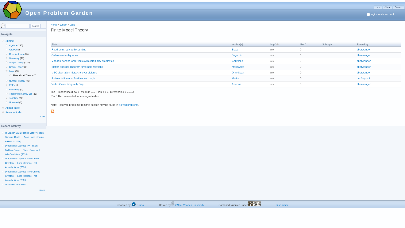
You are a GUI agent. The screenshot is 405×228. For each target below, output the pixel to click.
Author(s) (237, 44)
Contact (398, 7)
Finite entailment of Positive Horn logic (73, 78)
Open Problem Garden (59, 13)
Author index (12, 107)
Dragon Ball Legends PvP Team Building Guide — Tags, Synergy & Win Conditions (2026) (22, 150)
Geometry (14, 58)
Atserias (236, 84)
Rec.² (303, 44)
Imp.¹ (273, 44)
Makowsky (238, 66)
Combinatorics (16, 54)
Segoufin (237, 55)
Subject (63, 24)
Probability (14, 89)
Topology (13, 98)
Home (54, 24)
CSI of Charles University (189, 205)
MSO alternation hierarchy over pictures (74, 72)
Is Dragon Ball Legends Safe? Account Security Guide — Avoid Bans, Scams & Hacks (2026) (24, 137)
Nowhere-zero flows (15, 184)
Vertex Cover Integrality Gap (67, 84)
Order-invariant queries (64, 55)
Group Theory (16, 67)
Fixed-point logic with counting (68, 49)
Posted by (362, 44)
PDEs (12, 85)
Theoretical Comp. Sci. (20, 93)
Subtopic (327, 44)
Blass (235, 49)
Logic (72, 24)
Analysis (13, 49)
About (387, 7)
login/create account (382, 14)
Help (378, 7)
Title (54, 44)
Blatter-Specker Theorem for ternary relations (77, 66)
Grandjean (238, 72)
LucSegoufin (364, 78)
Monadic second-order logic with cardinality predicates (82, 61)
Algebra (13, 45)
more (42, 116)
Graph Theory (16, 62)
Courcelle (237, 61)
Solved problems (128, 104)
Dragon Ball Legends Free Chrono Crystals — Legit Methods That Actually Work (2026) (22, 162)
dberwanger (364, 49)
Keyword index (14, 112)
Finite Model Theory (23, 75)
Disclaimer (282, 205)
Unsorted (14, 102)
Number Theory (17, 81)
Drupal (140, 205)
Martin (235, 78)
